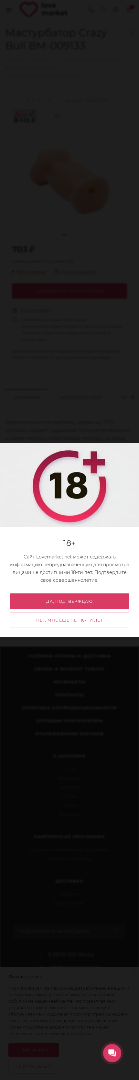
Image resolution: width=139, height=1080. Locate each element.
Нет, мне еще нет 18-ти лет (69, 620)
